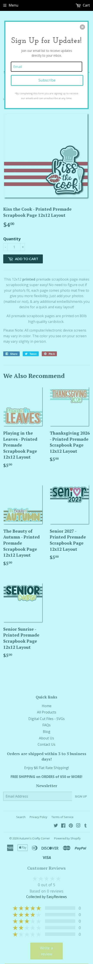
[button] (82, 27)
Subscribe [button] (47, 80)
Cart (86, 5)
